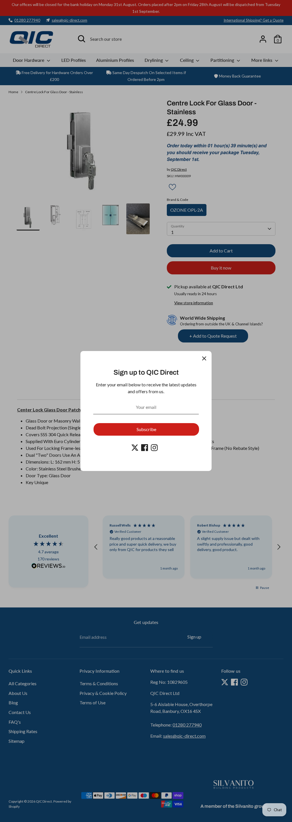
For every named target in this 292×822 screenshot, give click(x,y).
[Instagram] (154, 447)
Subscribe (146, 429)
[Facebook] (144, 447)
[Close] (204, 358)
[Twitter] (134, 447)
